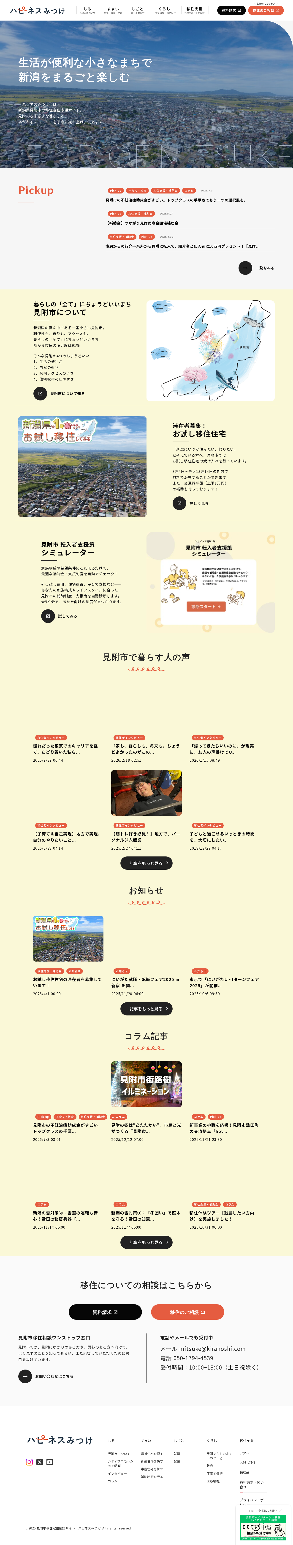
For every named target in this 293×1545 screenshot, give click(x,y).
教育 (210, 1466)
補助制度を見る (152, 1477)
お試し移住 (248, 1462)
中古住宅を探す (152, 1469)
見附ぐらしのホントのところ (219, 1456)
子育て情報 (215, 1473)
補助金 (244, 1472)
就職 (177, 1454)
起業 (177, 1461)
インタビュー (117, 1473)
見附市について (119, 1454)
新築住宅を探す (152, 1461)
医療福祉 (213, 1481)
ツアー (244, 1453)
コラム (112, 1481)
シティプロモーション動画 (120, 1463)
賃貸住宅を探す (152, 1454)
